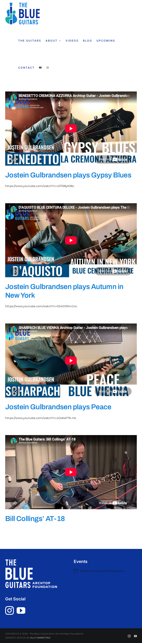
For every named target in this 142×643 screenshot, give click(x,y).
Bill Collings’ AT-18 (35, 519)
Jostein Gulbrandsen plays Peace (58, 407)
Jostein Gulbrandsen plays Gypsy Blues (68, 175)
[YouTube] (21, 610)
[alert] (105, 571)
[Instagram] (9, 610)
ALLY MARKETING (40, 637)
